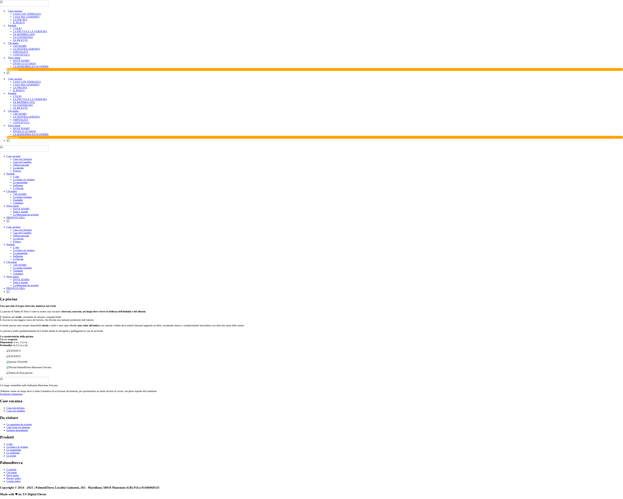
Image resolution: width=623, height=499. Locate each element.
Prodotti (10, 173)
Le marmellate (20, 182)
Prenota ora (12, 69)
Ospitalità (18, 200)
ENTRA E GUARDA (24, 63)
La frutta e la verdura (23, 179)
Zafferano (18, 185)
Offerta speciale (21, 165)
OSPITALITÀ (20, 51)
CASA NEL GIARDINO (26, 16)
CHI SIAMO (20, 46)
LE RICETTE (20, 40)
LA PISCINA (20, 19)
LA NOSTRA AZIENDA (26, 49)
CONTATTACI (21, 54)
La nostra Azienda (22, 197)
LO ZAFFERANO (23, 37)
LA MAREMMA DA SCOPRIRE (31, 66)
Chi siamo (11, 191)
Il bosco (17, 170)
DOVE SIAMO (21, 60)
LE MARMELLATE (24, 34)
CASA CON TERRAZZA (27, 13)
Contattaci (18, 203)
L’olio (16, 176)
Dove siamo (12, 205)
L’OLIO (17, 28)
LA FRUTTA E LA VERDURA (30, 31)
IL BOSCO (19, 22)
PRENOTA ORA (15, 217)
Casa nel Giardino (22, 162)
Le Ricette (18, 188)
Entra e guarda (20, 211)
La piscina (18, 167)
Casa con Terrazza (22, 159)
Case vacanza (13, 156)
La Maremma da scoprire (26, 214)
